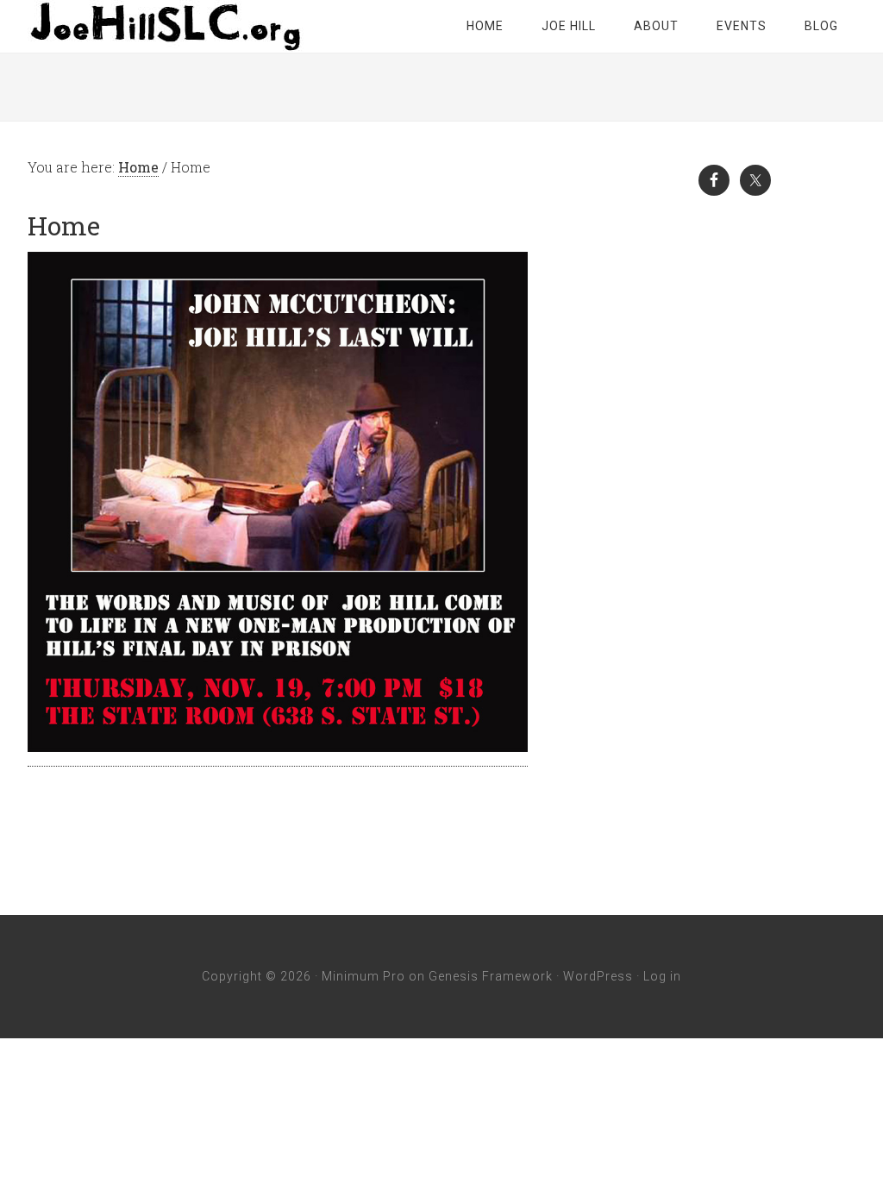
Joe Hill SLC (166, 26)
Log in (662, 976)
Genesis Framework (491, 976)
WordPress (598, 976)
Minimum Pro (363, 976)
